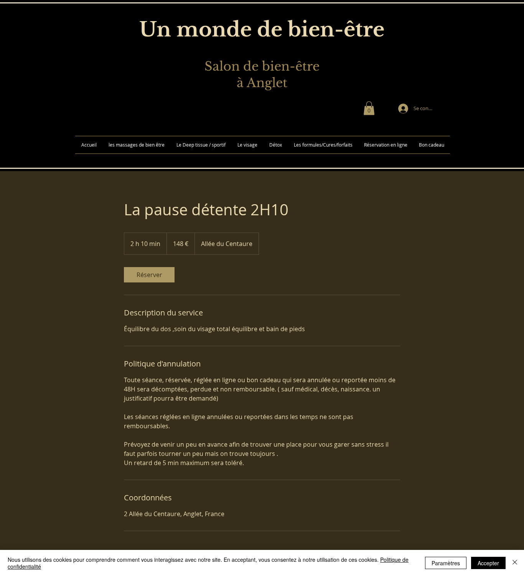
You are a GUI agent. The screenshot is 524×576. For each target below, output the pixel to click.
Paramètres (446, 563)
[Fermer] (514, 563)
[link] (149, 274)
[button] (369, 108)
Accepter (488, 563)
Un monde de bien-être (261, 29)
